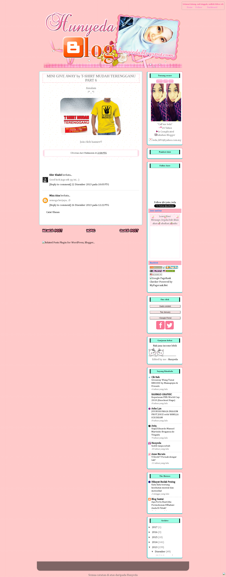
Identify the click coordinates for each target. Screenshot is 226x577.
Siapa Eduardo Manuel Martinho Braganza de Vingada (162, 431)
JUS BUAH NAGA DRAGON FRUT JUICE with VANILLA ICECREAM (165, 414)
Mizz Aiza (54, 195)
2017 (155, 527)
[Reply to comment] (60, 184)
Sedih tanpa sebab (160, 446)
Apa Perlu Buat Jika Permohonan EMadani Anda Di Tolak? (162, 505)
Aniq (154, 426)
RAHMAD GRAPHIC (161, 394)
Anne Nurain (158, 454)
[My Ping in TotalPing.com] (156, 271)
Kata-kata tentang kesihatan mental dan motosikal (162, 488)
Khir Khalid (55, 175)
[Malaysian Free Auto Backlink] (169, 271)
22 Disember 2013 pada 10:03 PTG (90, 184)
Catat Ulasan (52, 212)
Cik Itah (155, 377)
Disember (160, 551)
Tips (165, 81)
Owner (159, 81)
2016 (155, 532)
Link (171, 81)
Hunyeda (173, 359)
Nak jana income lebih (165, 345)
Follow (198, 7)
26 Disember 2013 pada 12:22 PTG (90, 205)
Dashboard (212, 7)
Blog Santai (157, 499)
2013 (155, 547)
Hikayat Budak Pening (163, 482)
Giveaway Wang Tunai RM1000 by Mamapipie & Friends (164, 383)
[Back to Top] (224, 574)
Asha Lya (156, 408)
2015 (155, 537)
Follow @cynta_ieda (165, 202)
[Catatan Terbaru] (52, 232)
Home (189, 7)
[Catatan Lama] (129, 232)
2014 (155, 542)
